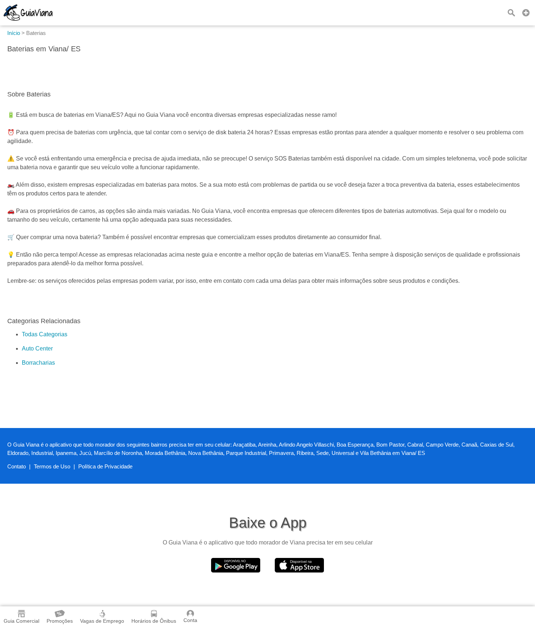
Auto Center (37, 348)
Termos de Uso (52, 466)
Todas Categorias (44, 334)
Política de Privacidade (105, 466)
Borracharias (38, 363)
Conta (190, 620)
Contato (16, 466)
